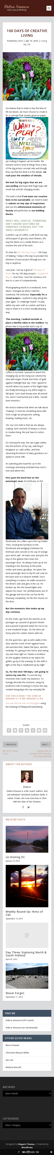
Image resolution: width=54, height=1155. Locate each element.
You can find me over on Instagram (23, 703)
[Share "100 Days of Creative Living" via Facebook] (9, 730)
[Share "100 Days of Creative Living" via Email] (39, 730)
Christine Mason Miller (17, 1052)
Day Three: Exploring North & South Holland (26, 954)
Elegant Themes (26, 1144)
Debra (20, 40)
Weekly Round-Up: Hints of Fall (24, 913)
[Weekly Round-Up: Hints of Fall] (27, 886)
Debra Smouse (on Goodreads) (22, 1027)
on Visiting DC (15, 857)
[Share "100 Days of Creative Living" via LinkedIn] (27, 730)
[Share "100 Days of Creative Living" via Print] (45, 730)
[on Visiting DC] (27, 839)
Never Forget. (15, 993)
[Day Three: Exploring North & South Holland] (27, 935)
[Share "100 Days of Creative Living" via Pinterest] (21, 730)
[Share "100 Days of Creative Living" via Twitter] (15, 730)
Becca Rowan (12, 1045)
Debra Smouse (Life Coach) (20, 1020)
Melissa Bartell (13, 1067)
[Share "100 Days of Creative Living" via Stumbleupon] (33, 730)
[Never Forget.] (27, 976)
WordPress (27, 1147)
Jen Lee (9, 1060)
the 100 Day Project (27, 252)
